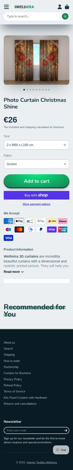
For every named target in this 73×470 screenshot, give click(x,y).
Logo (24, 6)
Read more (12, 271)
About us (9, 342)
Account (59, 6)
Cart (67, 6)
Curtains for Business (17, 373)
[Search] (65, 16)
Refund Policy (12, 385)
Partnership (11, 367)
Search (8, 348)
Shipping (9, 354)
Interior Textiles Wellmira (42, 462)
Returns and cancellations (20, 403)
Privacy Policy (13, 379)
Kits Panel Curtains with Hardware (25, 397)
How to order (12, 361)
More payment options (36, 204)
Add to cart (36, 181)
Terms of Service (14, 391)
